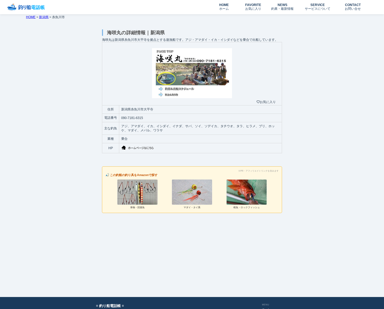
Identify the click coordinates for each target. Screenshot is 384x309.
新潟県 (44, 17)
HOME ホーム (224, 6)
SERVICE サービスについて (317, 6)
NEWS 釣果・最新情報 (282, 6)
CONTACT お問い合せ (353, 6)
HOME (31, 17)
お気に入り (268, 102)
